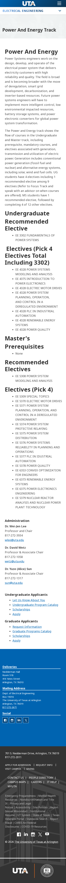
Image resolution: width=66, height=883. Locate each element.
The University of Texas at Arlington (36, 842)
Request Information (27, 627)
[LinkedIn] (26, 834)
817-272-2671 (9, 707)
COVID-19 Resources (34, 826)
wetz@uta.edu (14, 561)
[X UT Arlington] (40, 834)
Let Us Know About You (28, 600)
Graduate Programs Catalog (31, 631)
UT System (23, 815)
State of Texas (41, 815)
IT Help (52, 782)
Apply (16, 614)
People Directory (41, 777)
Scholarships (21, 609)
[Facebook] (19, 834)
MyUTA (12, 786)
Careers (36, 782)
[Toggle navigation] (59, 3)
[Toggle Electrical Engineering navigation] (59, 10)
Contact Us (16, 777)
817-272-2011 (13, 757)
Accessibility (23, 807)
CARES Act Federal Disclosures (20, 824)
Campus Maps (17, 782)
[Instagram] (33, 834)
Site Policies (40, 807)
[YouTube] (47, 834)
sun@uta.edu (14, 583)
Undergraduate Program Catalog (35, 605)
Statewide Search (37, 819)
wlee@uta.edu (14, 540)
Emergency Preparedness (20, 796)
